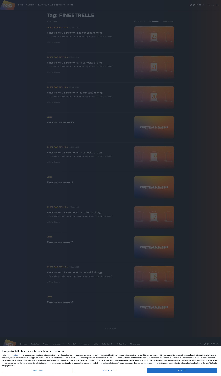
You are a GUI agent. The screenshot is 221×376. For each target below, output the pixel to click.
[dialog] (110, 361)
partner (15, 355)
